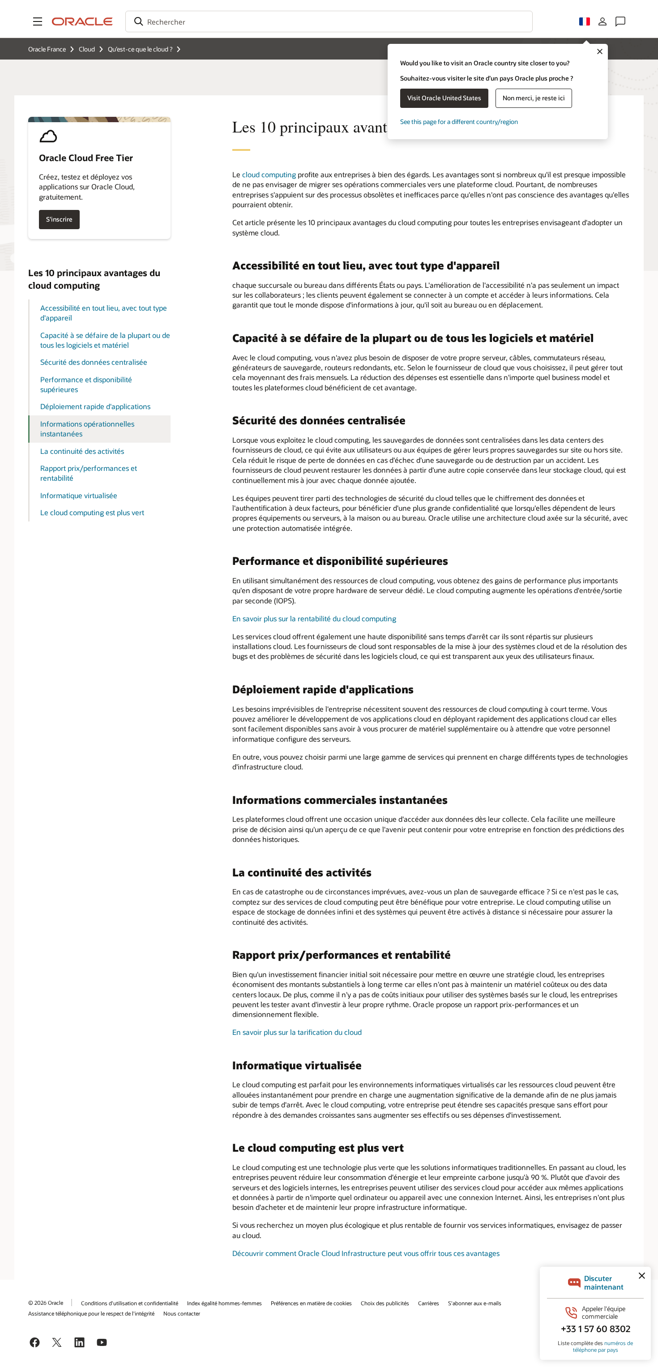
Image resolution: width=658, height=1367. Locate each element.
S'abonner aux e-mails (474, 1303)
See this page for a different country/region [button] (459, 121)
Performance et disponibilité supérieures (86, 384)
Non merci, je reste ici (534, 98)
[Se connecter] (602, 21)
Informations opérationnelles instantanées (87, 428)
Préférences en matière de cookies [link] (311, 1303)
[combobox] (329, 21)
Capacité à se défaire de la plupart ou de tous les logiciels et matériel (105, 340)
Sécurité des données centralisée (93, 362)
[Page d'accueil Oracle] (82, 21)
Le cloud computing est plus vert (92, 512)
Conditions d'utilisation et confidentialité (129, 1303)
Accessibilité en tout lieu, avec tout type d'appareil (103, 312)
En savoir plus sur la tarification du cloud (297, 1032)
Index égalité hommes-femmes (224, 1303)
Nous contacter (181, 1313)
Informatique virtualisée (78, 495)
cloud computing (269, 174)
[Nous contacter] (620, 21)
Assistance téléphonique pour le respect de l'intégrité (91, 1313)
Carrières (428, 1303)
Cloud (87, 49)
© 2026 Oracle (45, 1302)
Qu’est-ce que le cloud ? (140, 49)
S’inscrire (59, 219)
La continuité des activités (82, 451)
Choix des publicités (385, 1303)
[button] (37, 21)
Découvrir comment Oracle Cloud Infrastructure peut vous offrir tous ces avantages (366, 1253)
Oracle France (47, 49)
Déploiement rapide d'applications (95, 406)
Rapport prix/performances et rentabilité (88, 473)
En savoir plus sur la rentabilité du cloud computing (314, 618)
